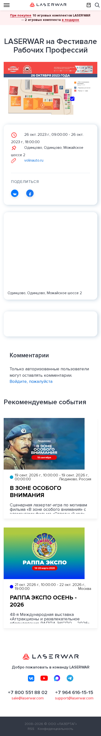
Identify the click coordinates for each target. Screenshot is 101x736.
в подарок (70, 20)
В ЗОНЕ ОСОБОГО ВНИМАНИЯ (35, 492)
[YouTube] (44, 678)
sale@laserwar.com (28, 698)
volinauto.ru (33, 160)
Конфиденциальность (55, 729)
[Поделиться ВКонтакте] (14, 193)
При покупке (20, 15)
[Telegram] (70, 678)
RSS (31, 729)
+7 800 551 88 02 (28, 692)
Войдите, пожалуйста (31, 381)
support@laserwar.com (74, 698)
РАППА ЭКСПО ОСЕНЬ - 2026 (43, 601)
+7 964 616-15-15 (74, 692)
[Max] (57, 678)
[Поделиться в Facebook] (30, 193)
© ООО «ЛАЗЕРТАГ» (60, 724)
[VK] (31, 678)
